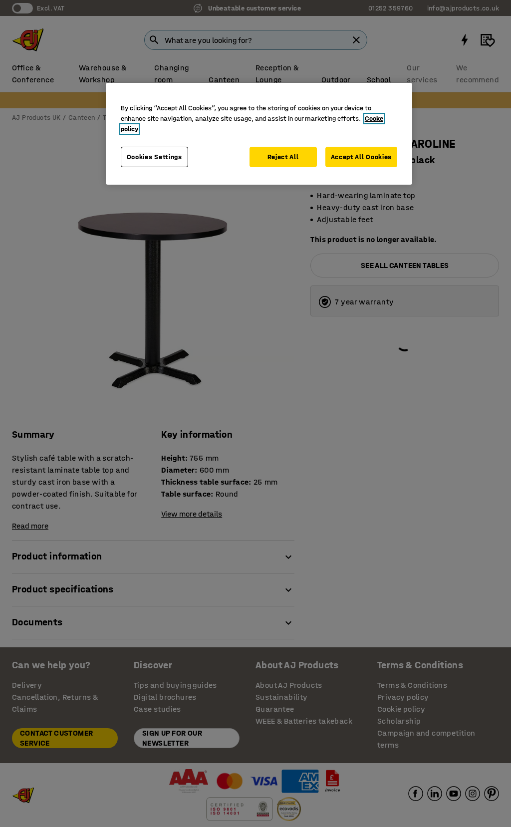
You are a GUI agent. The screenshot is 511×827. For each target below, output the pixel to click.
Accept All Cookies (361, 157)
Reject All (283, 157)
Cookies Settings (154, 157)
